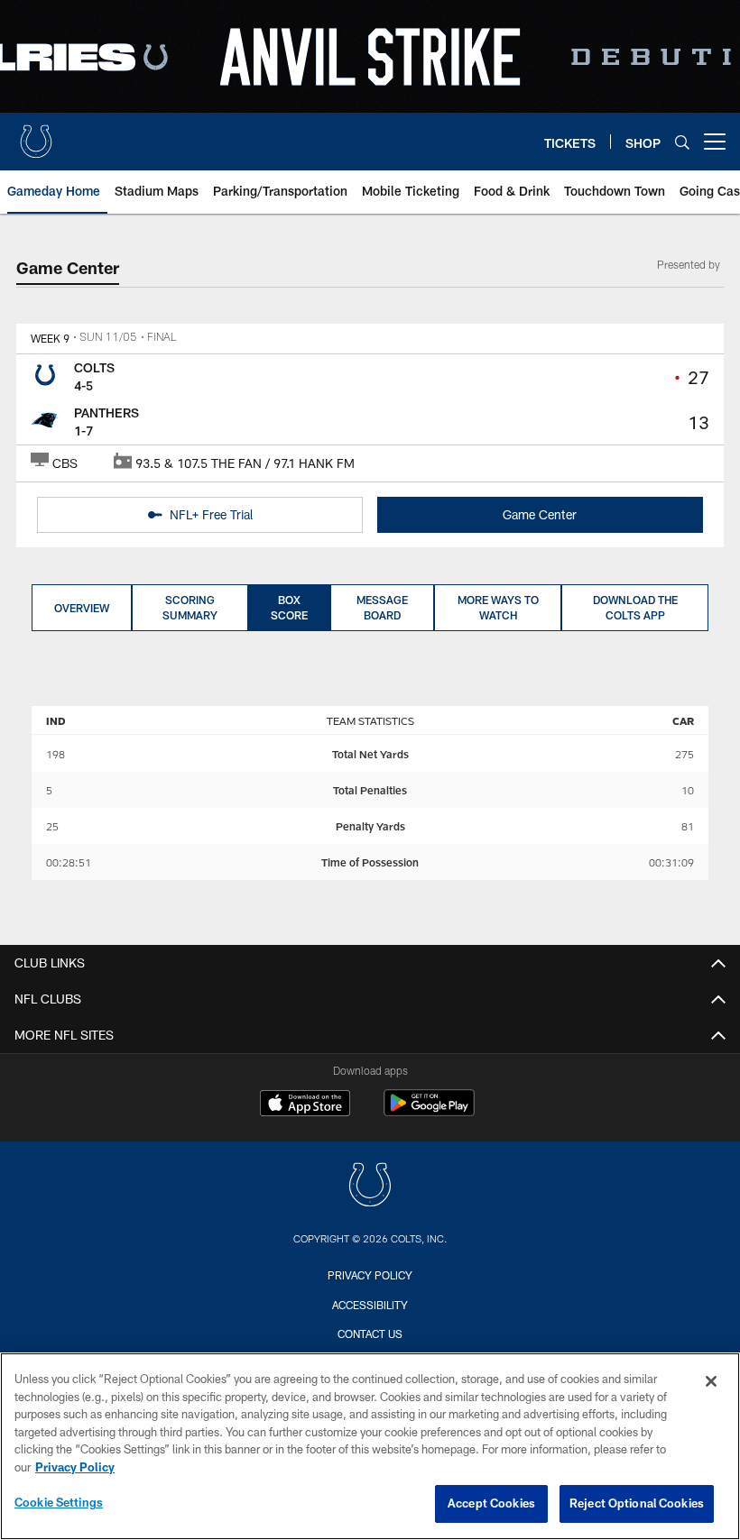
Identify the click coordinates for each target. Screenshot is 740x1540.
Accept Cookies (491, 1503)
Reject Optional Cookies (636, 1503)
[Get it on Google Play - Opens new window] (429, 1112)
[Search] (682, 142)
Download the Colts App (635, 607)
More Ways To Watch (498, 607)
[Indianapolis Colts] (370, 1187)
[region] (370, 1446)
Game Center (540, 514)
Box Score (289, 607)
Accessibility (370, 1304)
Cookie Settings (58, 1502)
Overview (81, 607)
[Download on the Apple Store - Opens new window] (305, 1105)
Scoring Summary (189, 607)
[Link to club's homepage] (36, 134)
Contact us (370, 1333)
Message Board (382, 607)
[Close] (711, 1381)
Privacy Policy (370, 1275)
